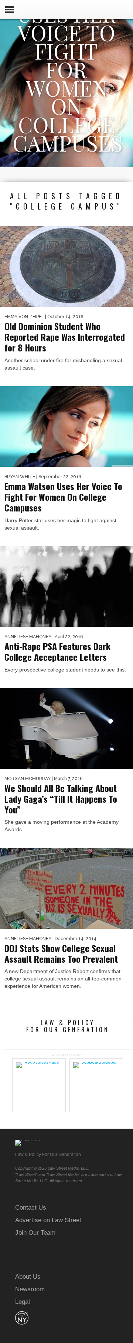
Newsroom (30, 1289)
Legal (22, 1301)
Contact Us (30, 1207)
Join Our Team (35, 1232)
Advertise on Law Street (48, 1220)
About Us (28, 1276)
